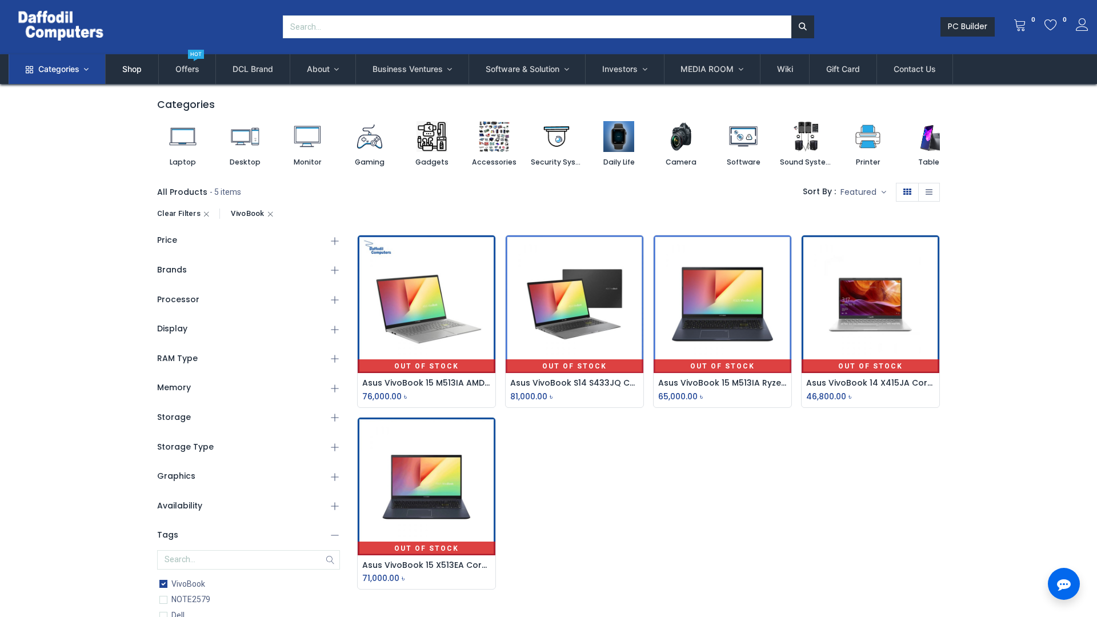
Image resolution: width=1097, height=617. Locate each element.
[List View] (929, 192)
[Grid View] (907, 192)
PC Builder (967, 26)
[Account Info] (1082, 26)
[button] (863, 192)
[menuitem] (132, 69)
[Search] (802, 26)
